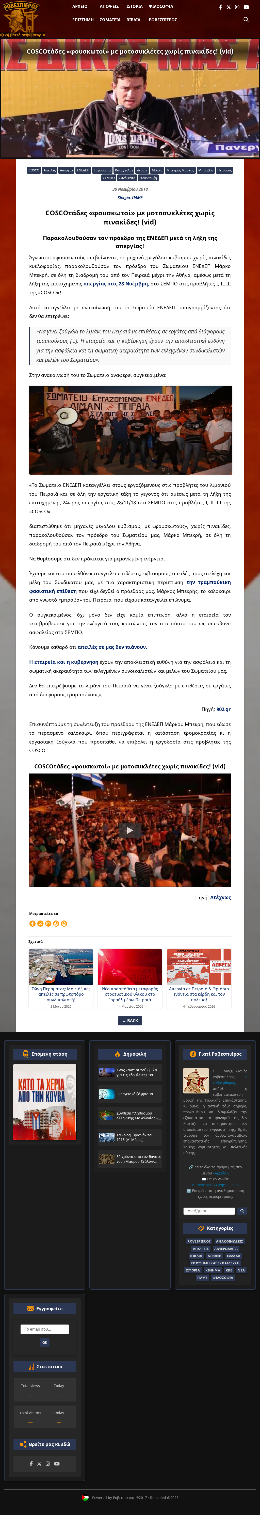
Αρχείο (80, 6)
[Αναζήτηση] (246, 19)
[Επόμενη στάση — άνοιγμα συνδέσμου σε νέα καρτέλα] (45, 1102)
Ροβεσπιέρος (163, 20)
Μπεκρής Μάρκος (180, 170)
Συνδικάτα (127, 177)
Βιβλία (133, 20)
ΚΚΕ (229, 1270)
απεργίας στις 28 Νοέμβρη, (116, 283)
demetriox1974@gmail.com (215, 1184)
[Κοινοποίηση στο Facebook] (32, 923)
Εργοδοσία (102, 170)
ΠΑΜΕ (137, 197)
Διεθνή (214, 1255)
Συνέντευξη (148, 177)
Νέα (241, 1270)
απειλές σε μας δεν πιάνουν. (112, 646)
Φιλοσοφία (161, 6)
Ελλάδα (233, 1255)
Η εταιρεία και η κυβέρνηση (64, 661)
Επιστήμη (83, 20)
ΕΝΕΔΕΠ (83, 170)
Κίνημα (124, 197)
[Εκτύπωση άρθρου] (64, 923)
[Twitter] (228, 7)
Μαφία (157, 170)
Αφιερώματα (226, 1248)
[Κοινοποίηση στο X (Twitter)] (40, 923)
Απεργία (66, 170)
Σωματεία (110, 20)
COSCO (33, 170)
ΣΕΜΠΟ (109, 177)
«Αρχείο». (221, 1173)
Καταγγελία (124, 170)
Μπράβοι (205, 170)
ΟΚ (44, 1343)
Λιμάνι (142, 170)
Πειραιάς (224, 170)
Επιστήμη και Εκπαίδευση (215, 1263)
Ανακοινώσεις (229, 1241)
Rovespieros (198, 1241)
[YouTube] (246, 7)
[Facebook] (220, 7)
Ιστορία (134, 6)
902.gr (224, 709)
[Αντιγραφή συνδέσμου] (56, 923)
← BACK (130, 1020)
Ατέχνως (220, 897)
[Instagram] (237, 7)
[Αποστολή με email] (48, 923)
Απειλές (50, 170)
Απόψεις (109, 6)
